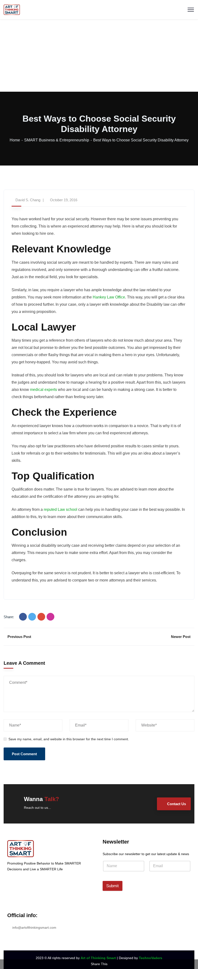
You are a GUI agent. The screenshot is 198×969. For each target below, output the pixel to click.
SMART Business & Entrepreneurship (56, 140)
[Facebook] (23, 617)
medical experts (43, 390)
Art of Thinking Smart (98, 958)
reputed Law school (60, 509)
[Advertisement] (99, 55)
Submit (112, 886)
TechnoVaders (150, 958)
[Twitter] (32, 617)
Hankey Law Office (109, 297)
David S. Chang (27, 200)
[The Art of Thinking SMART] (12, 9)
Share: (9, 617)
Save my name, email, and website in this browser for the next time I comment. (68, 739)
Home (15, 140)
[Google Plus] (41, 617)
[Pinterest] (50, 617)
